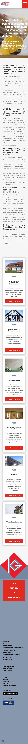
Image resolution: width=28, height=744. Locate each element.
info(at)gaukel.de (14, 597)
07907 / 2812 (14, 588)
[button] (3, 741)
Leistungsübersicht (14, 301)
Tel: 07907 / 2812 (7, 657)
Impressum (5, 679)
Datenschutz (6, 681)
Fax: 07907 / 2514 (7, 659)
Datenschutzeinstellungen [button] (10, 693)
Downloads (5, 683)
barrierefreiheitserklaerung (9, 685)
